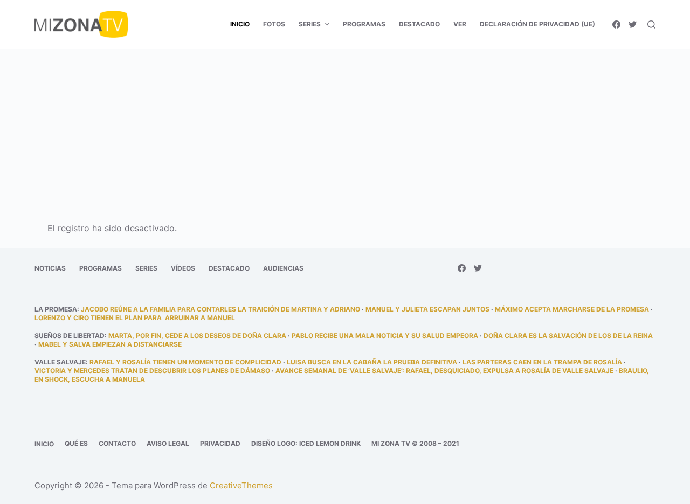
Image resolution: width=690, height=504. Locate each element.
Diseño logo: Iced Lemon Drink (306, 443)
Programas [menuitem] (364, 24)
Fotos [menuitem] (274, 24)
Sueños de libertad (69, 336)
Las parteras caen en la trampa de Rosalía (542, 362)
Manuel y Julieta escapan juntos (427, 309)
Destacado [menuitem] (419, 24)
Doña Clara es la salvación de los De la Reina (568, 336)
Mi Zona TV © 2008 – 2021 (415, 443)
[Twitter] (633, 24)
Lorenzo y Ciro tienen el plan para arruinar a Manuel (134, 318)
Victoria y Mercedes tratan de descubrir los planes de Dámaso (152, 371)
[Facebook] (616, 24)
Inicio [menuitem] (240, 24)
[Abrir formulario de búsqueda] (651, 24)
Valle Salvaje (60, 362)
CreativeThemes (241, 485)
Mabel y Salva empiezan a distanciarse (110, 344)
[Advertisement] (345, 128)
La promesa (55, 309)
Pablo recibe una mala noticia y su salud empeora (385, 336)
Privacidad (220, 443)
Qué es (76, 443)
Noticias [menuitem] (50, 268)
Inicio (44, 444)
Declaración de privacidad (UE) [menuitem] (537, 24)
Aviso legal (168, 443)
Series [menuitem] (310, 24)
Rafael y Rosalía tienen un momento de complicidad (185, 362)
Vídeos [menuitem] (183, 268)
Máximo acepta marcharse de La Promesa (572, 309)
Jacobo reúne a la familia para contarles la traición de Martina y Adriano (220, 309)
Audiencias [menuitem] (283, 268)
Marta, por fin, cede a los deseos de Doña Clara (197, 336)
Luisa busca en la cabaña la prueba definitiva (372, 362)
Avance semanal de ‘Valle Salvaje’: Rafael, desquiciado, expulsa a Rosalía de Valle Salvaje (444, 371)
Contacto (117, 443)
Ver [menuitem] (459, 24)
